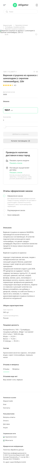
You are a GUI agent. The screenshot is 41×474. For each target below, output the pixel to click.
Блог (4, 404)
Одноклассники (11, 437)
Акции (5, 428)
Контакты (6, 408)
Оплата (6, 421)
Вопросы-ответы (9, 417)
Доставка (6, 424)
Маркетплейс (8, 401)
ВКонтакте (9, 440)
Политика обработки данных (13, 450)
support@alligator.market (18, 462)
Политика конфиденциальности (14, 453)
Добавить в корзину (20, 134)
